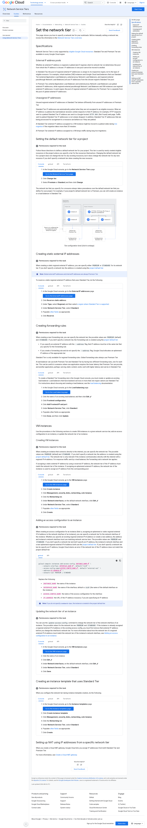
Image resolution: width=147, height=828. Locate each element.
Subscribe (121, 823)
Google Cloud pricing (38, 801)
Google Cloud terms (65, 819)
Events (120, 801)
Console (113, 3)
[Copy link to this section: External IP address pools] (63, 60)
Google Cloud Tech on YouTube (128, 811)
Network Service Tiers (18, 9)
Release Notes (65, 804)
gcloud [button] (50, 164)
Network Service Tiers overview (70, 38)
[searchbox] (14, 20)
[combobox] (94, 3)
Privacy (45, 819)
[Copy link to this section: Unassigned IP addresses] (63, 98)
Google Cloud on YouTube (127, 808)
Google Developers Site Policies (69, 780)
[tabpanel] (79, 176)
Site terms (53, 819)
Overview (6, 14)
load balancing (95, 383)
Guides (16, 14)
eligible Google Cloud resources (81, 52)
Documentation (47, 24)
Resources (39, 14)
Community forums (67, 797)
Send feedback (114, 30)
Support (63, 801)
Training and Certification (97, 811)
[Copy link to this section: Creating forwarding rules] (68, 326)
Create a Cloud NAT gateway (66, 755)
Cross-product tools (58, 3)
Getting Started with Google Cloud (100, 801)
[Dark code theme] (116, 560)
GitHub (91, 797)
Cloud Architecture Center (98, 808)
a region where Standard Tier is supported (93, 304)
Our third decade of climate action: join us (88, 819)
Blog (119, 797)
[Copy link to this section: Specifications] (54, 46)
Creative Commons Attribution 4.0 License (90, 778)
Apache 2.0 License (40, 780)
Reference (27, 14)
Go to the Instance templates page (58, 709)
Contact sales (36, 808)
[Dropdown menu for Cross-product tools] (68, 2)
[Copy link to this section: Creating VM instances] (61, 440)
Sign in (142, 2)
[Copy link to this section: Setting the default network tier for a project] (90, 139)
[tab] (41, 164)
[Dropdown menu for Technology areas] (45, 2)
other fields (54, 312)
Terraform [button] (67, 164)
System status (65, 808)
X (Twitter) (121, 804)
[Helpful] (118, 24)
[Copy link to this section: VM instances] (54, 426)
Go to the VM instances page (56, 485)
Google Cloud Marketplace (40, 804)
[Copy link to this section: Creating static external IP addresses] (81, 254)
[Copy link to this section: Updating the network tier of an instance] (78, 611)
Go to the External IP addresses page (59, 296)
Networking (58, 24)
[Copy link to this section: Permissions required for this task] (68, 146)
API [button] (58, 164)
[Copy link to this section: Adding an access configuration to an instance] (84, 520)
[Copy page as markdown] (80, 30)
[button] (79, 146)
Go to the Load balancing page (56, 392)
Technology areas (36, 3)
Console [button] (41, 164)
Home (38, 24)
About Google (36, 819)
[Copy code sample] (120, 560)
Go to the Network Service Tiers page (59, 174)
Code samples (94, 804)
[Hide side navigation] (26, 824)
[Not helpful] (121, 24)
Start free (138, 9)
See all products (37, 797)
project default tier (96, 268)
